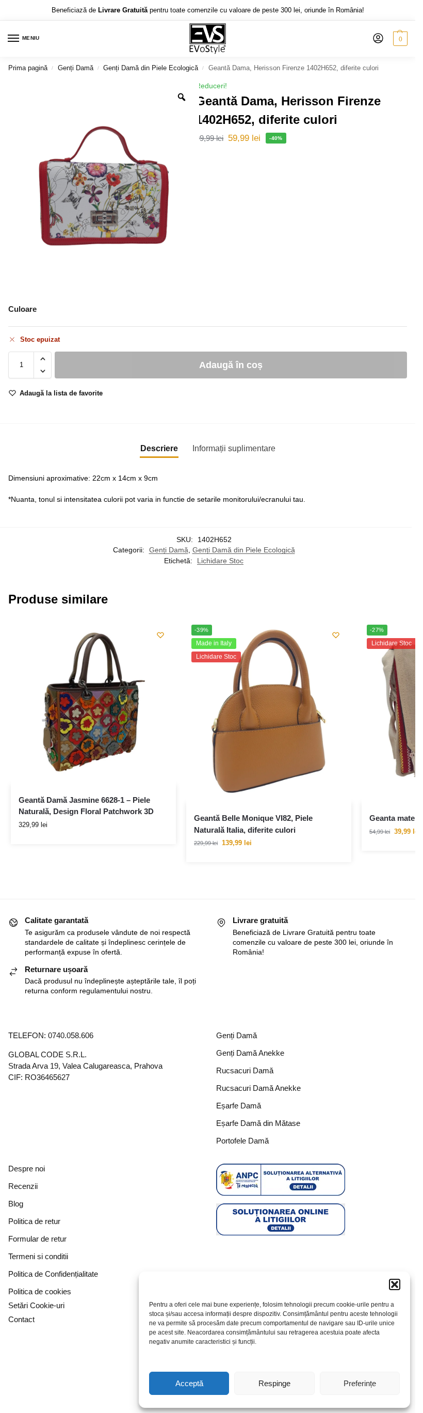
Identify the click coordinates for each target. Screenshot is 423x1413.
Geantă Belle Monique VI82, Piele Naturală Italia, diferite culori (253, 824)
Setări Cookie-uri (36, 1305)
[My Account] (378, 39)
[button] (394, 1284)
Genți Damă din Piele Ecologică (150, 68)
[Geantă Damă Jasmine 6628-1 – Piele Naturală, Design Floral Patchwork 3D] (93, 702)
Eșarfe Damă (238, 1106)
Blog (15, 1204)
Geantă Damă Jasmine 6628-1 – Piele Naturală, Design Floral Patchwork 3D (86, 806)
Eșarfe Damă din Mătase (258, 1123)
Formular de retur (37, 1239)
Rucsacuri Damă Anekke (258, 1088)
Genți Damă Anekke (250, 1053)
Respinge (274, 1383)
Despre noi (26, 1169)
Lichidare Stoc (220, 561)
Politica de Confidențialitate (53, 1274)
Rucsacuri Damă (244, 1071)
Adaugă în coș (231, 365)
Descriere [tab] (159, 448)
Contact (21, 1319)
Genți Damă (75, 68)
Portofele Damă (242, 1141)
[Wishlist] (160, 635)
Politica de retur (34, 1221)
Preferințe (360, 1383)
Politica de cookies (39, 1292)
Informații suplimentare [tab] (233, 448)
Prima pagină (27, 68)
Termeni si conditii (38, 1256)
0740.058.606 (70, 1035)
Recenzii (23, 1186)
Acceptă (189, 1383)
